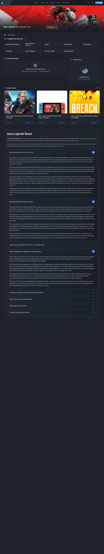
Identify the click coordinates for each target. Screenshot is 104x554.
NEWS (47, 2)
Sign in (79, 79)
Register (98, 2)
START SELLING (65, 2)
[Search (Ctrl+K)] (86, 2)
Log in (38, 71)
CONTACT (57, 2)
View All (98, 87)
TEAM (42, 2)
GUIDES (52, 2)
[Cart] (89, 3)
